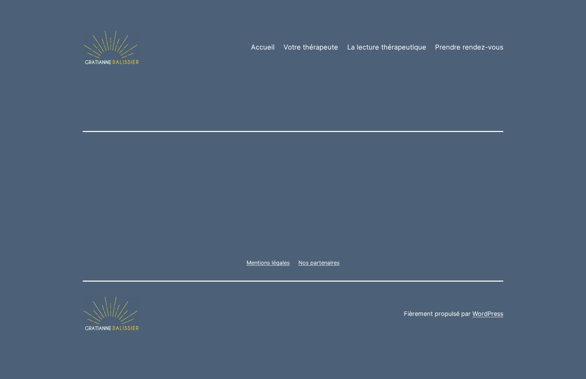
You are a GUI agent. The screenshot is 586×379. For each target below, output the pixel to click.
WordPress (487, 313)
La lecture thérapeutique (386, 47)
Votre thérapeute (311, 47)
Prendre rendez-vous (469, 47)
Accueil (263, 47)
